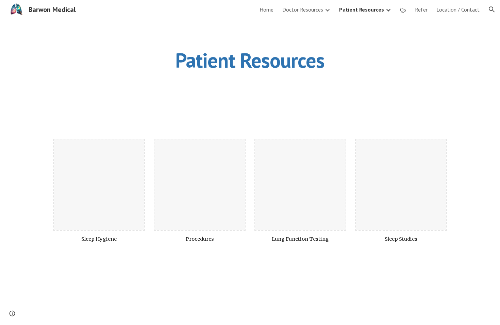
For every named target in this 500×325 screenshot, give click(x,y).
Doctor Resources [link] (302, 9)
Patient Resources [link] (361, 9)
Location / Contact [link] (458, 9)
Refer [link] (421, 9)
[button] (492, 9)
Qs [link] (403, 9)
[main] (250, 60)
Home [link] (266, 9)
